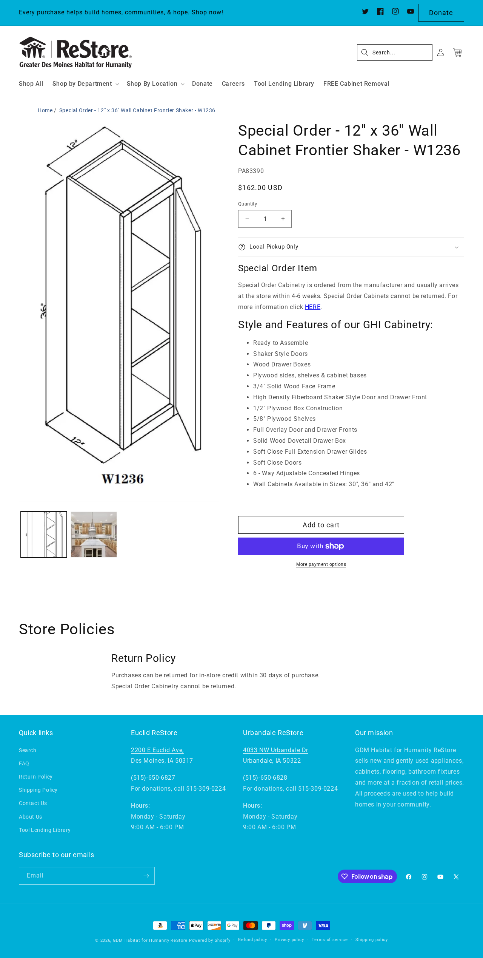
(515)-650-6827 (153, 777)
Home (45, 110)
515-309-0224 (206, 788)
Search (28, 750)
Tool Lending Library (45, 830)
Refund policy (252, 939)
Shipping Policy (38, 790)
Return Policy (36, 777)
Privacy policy (289, 939)
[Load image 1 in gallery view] (44, 534)
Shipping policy (371, 939)
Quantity (247, 204)
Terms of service (330, 939)
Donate (441, 13)
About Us (30, 817)
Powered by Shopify (210, 940)
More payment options (321, 564)
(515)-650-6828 (265, 777)
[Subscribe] (146, 876)
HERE (312, 307)
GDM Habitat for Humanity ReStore (150, 940)
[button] (85, 84)
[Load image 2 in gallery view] (94, 534)
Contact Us (33, 803)
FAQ (24, 763)
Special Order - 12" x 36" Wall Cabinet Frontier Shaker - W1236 (137, 110)
